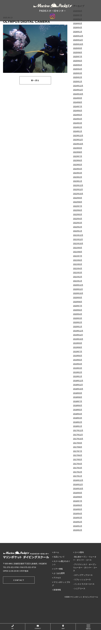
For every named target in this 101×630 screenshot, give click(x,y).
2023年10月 (78, 144)
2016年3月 (77, 518)
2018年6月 (77, 405)
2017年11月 (78, 435)
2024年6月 (77, 111)
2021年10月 (78, 243)
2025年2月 (77, 77)
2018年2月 (77, 422)
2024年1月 (77, 131)
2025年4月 (77, 69)
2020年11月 (78, 289)
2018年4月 (77, 414)
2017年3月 (77, 468)
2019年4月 (77, 364)
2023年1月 (77, 181)
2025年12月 (78, 36)
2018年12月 (78, 381)
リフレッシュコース (82, 579)
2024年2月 (77, 127)
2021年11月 (78, 239)
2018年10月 (78, 389)
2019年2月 (77, 372)
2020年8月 (77, 302)
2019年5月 (77, 360)
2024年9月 (77, 98)
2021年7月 (77, 256)
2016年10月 (78, 488)
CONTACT (38, 628)
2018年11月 (78, 385)
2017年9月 (77, 443)
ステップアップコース (83, 575)
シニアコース (79, 588)
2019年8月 (77, 347)
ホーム (56, 552)
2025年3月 (77, 73)
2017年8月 (77, 447)
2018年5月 (77, 410)
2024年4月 (77, 119)
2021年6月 (77, 260)
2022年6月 (77, 210)
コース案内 (79, 552)
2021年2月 (77, 277)
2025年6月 (77, 61)
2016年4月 (77, 513)
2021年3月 (77, 272)
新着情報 (57, 590)
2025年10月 (78, 44)
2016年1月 (77, 526)
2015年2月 (77, 530)
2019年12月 (78, 331)
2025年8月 (77, 52)
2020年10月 (78, 293)
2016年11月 (78, 484)
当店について (59, 557)
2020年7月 (77, 306)
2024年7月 (77, 106)
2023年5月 (77, 165)
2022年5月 (77, 214)
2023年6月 (77, 160)
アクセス (57, 578)
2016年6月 (77, 505)
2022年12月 (78, 185)
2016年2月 (77, 522)
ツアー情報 (58, 569)
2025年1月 (77, 81)
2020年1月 (77, 327)
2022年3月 (77, 223)
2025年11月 (78, 40)
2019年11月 (78, 335)
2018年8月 (77, 397)
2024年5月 (77, 115)
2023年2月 (77, 177)
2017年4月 (77, 464)
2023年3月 (77, 173)
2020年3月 (77, 318)
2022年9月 (77, 198)
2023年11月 (78, 140)
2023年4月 (77, 169)
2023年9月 (77, 148)
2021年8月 (77, 252)
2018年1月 (77, 426)
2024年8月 (77, 102)
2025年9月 (77, 48)
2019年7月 (77, 351)
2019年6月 (77, 356)
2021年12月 (78, 235)
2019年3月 (77, 368)
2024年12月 (78, 86)
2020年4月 (77, 314)
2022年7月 (77, 206)
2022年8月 (77, 202)
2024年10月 (78, 94)
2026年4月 (77, 27)
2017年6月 (77, 455)
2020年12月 (78, 285)
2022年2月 (77, 227)
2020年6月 (77, 310)
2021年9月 (77, 248)
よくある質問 (59, 573)
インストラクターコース (84, 584)
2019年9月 (77, 343)
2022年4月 (77, 219)
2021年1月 (77, 281)
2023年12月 (78, 135)
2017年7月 (77, 451)
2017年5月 (77, 459)
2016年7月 (77, 501)
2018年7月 (77, 401)
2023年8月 (77, 152)
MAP (63, 628)
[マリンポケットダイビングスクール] (52, 7)
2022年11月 (78, 189)
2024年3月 (77, 123)
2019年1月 (77, 376)
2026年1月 (77, 32)
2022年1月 (77, 231)
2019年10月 (78, 339)
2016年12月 (78, 480)
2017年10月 (78, 439)
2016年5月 (77, 509)
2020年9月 (77, 297)
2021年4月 (77, 268)
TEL (12, 628)
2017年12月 (78, 430)
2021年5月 (77, 264)
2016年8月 (77, 497)
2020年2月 (77, 322)
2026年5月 (77, 23)
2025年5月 (77, 65)
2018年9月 (77, 393)
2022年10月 (78, 194)
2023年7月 (77, 156)
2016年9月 (77, 493)
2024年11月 (78, 90)
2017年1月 (77, 476)
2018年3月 (77, 418)
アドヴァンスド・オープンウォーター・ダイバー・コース (85, 567)
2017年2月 (77, 472)
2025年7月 (77, 56)
